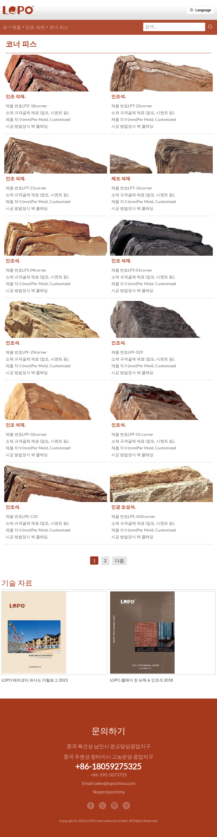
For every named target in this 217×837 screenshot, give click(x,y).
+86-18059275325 (108, 766)
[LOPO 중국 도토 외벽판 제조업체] (5, 27)
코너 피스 (58, 27)
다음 (119, 560)
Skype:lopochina (109, 791)
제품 (16, 27)
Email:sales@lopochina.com (108, 783)
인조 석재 (35, 27)
